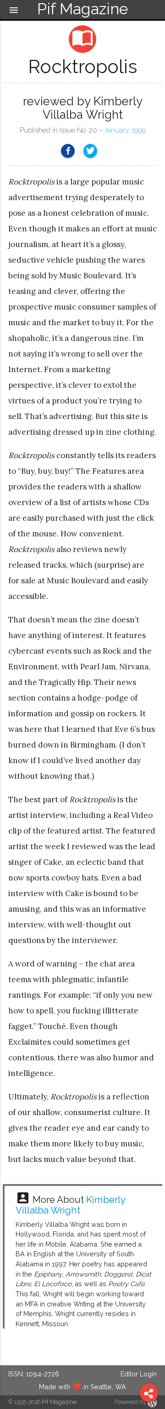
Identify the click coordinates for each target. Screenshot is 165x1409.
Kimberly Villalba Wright (70, 1205)
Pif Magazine (59, 1401)
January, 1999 (124, 130)
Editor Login (139, 1374)
